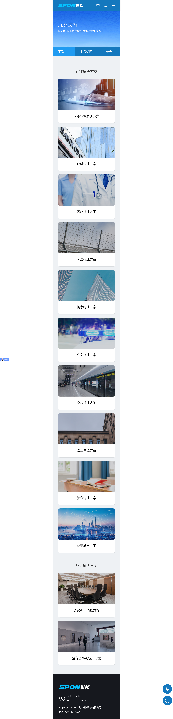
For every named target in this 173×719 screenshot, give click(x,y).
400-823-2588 (78, 700)
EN (98, 5)
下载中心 (64, 51)
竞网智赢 (75, 711)
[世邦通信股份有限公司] (86, 3)
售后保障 (86, 51)
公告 (109, 51)
